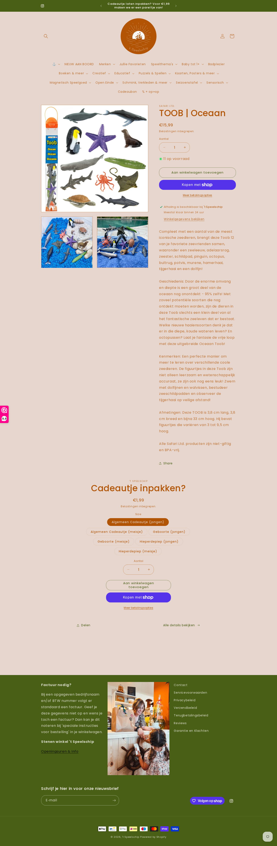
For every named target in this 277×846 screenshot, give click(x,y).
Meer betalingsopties (197, 195)
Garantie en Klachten (191, 731)
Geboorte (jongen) (169, 532)
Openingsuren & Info (59, 751)
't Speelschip (130, 837)
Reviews (180, 723)
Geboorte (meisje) (114, 541)
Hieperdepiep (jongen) (159, 541)
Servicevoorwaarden (190, 692)
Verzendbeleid (185, 708)
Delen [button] (85, 625)
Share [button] (168, 463)
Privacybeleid (184, 700)
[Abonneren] (114, 800)
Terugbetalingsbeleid (191, 715)
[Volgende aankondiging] (176, 6)
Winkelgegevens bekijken (184, 219)
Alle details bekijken (179, 625)
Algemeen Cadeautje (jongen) (138, 522)
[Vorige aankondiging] (101, 6)
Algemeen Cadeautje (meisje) (117, 532)
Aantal (164, 139)
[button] (46, 36)
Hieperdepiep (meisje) (138, 551)
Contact (180, 685)
